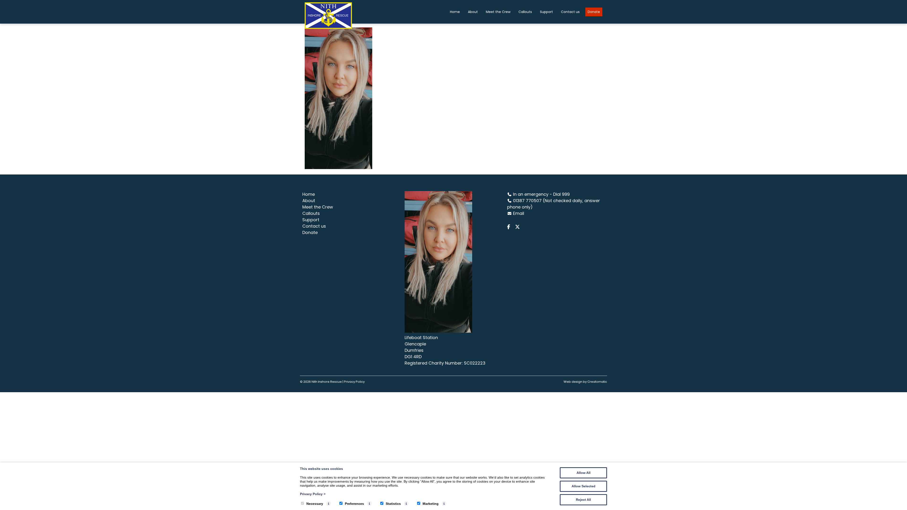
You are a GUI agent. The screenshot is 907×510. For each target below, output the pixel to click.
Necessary (314, 504)
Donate (594, 11)
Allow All (583, 473)
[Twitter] (518, 227)
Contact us (570, 11)
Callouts (525, 11)
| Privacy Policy (353, 381)
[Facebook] (510, 227)
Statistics (393, 504)
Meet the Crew (498, 11)
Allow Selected (583, 486)
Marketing (431, 504)
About (473, 11)
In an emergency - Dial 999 (541, 194)
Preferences (354, 504)
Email (518, 213)
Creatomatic (597, 381)
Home (455, 11)
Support (546, 11)
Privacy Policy (312, 494)
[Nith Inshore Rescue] (328, 27)
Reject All (583, 500)
